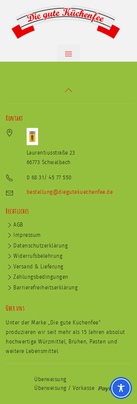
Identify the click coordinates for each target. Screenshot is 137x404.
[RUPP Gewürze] (68, 22)
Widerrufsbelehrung (37, 256)
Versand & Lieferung (38, 267)
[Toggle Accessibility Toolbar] (121, 388)
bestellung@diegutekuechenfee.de (70, 192)
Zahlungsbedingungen (40, 277)
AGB (18, 225)
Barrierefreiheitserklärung (45, 288)
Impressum (27, 235)
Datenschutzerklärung (40, 246)
